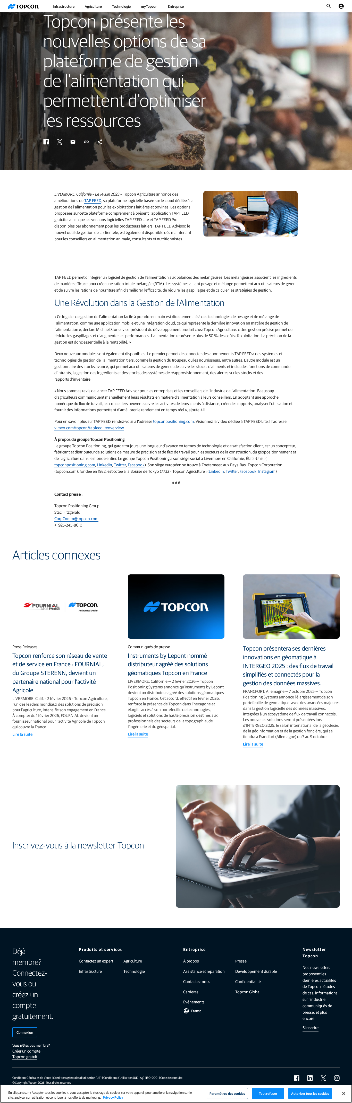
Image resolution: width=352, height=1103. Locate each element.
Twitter (120, 464)
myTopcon (149, 6)
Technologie (121, 6)
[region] (176, 1094)
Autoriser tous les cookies (310, 1093)
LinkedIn (104, 464)
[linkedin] (310, 1078)
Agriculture (93, 6)
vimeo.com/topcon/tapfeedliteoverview (89, 427)
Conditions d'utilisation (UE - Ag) (123, 1077)
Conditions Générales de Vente (31, 1077)
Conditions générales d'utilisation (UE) (77, 1077)
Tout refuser (268, 1093)
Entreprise (176, 6)
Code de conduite (171, 1077)
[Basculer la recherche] (329, 6)
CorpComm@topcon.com (76, 518)
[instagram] (337, 1078)
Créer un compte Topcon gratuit (26, 1053)
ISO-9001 (152, 1077)
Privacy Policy (113, 1097)
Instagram (266, 471)
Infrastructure (63, 6)
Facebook (136, 464)
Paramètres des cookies (227, 1093)
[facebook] (296, 1078)
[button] (46, 142)
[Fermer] (343, 1093)
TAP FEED (92, 200)
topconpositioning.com (173, 421)
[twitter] (323, 1078)
